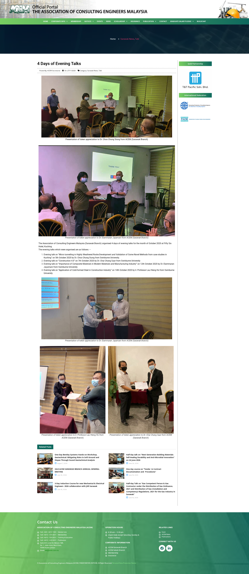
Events (100, 21)
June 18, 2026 (62, 475)
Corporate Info (58, 21)
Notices (87, 21)
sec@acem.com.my (52, 550)
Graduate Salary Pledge (180, 21)
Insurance (135, 21)
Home (45, 21)
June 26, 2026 (133, 463)
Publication (148, 21)
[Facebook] (162, 548)
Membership (76, 21)
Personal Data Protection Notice (124, 563)
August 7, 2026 (62, 463)
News (108, 21)
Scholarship (119, 21)
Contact (163, 21)
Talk (137, 39)
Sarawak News (127, 39)
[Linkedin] (169, 548)
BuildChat (201, 21)
